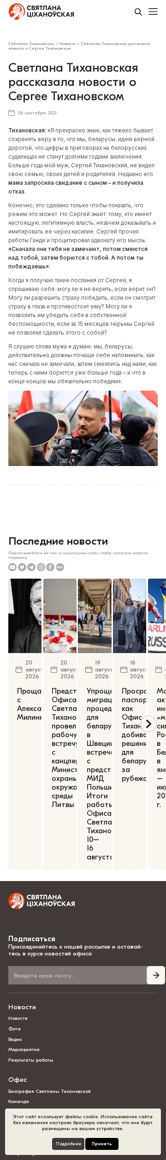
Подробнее (68, 1144)
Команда (18, 1101)
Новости (22, 1007)
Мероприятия (24, 1049)
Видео (15, 1039)
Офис (17, 1080)
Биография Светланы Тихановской (49, 1091)
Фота (14, 1029)
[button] (148, 724)
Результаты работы (30, 1060)
